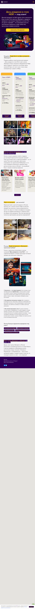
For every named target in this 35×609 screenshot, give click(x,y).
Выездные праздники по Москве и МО (11, 332)
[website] (4, 365)
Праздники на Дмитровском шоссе (22, 330)
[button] (17, 30)
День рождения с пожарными (23, 328)
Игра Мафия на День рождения (10, 328)
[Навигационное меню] (33, 1)
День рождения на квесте (9, 330)
